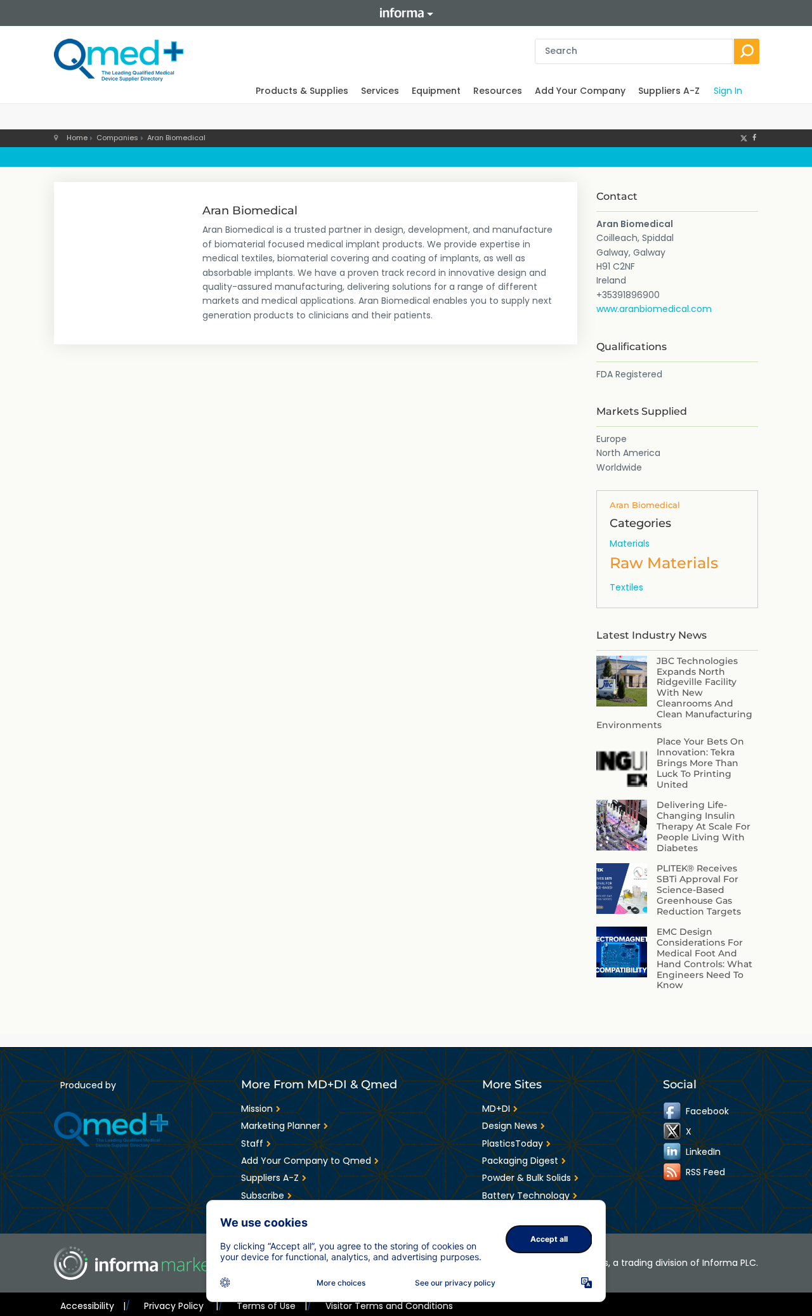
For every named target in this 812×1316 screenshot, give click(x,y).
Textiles (626, 587)
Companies (117, 138)
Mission (257, 1108)
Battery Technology (526, 1195)
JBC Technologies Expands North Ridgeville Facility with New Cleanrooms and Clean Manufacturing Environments (674, 693)
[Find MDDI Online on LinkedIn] (673, 1151)
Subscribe (262, 1195)
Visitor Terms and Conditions (389, 1306)
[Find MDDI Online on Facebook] (673, 1111)
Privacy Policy (181, 1306)
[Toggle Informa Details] (406, 13)
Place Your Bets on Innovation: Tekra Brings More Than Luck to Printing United (700, 763)
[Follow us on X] (744, 138)
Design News (509, 1125)
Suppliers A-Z (669, 90)
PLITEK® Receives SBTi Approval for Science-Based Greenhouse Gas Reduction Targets (699, 889)
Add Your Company (580, 90)
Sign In (728, 90)
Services (380, 90)
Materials (630, 543)
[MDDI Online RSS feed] (673, 1172)
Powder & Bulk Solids (526, 1177)
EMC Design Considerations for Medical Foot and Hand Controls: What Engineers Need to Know (704, 958)
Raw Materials (664, 563)
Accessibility (93, 1306)
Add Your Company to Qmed (306, 1160)
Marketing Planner (280, 1125)
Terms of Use (272, 1306)
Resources (497, 90)
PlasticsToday (512, 1143)
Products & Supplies (302, 90)
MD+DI (496, 1108)
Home (77, 138)
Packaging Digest (520, 1160)
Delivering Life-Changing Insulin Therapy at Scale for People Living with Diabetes (703, 826)
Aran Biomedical (176, 138)
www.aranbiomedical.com (654, 309)
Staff (252, 1143)
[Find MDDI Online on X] (673, 1131)
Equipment (436, 90)
